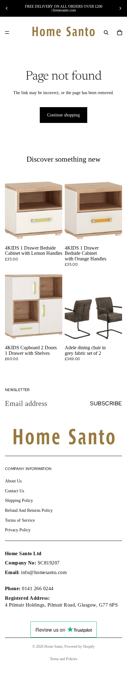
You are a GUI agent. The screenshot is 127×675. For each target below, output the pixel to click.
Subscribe (106, 403)
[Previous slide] (7, 8)
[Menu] (7, 32)
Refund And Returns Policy (29, 510)
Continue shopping (63, 115)
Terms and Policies (63, 659)
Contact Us (14, 491)
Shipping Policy (19, 500)
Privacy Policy (18, 530)
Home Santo (53, 646)
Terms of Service (20, 520)
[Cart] (119, 32)
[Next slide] (120, 8)
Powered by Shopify (79, 646)
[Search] (106, 32)
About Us (13, 481)
